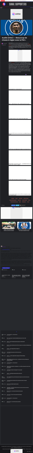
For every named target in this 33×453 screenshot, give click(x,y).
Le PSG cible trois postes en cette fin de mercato (14, 352)
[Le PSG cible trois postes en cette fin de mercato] (4, 353)
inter (16, 198)
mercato (20, 198)
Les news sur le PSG (25, 446)
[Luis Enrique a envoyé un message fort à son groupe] (4, 371)
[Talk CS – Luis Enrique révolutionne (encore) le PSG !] (4, 374)
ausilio (13, 198)
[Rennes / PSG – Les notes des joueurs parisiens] (4, 402)
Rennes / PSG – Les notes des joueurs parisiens (14, 401)
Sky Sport (12, 62)
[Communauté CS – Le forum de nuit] (6, 271)
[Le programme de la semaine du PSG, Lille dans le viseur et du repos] (4, 381)
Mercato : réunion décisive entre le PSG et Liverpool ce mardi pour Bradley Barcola (19, 345)
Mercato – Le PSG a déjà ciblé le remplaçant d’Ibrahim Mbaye (16, 355)
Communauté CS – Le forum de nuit (6, 275)
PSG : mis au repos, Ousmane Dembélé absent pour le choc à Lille (16, 276)
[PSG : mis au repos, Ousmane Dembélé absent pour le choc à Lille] (16, 271)
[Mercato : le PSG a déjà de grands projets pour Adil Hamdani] (26, 271)
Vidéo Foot (29, 446)
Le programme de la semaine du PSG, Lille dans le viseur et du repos (17, 380)
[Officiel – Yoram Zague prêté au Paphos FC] (4, 349)
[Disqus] (16, 255)
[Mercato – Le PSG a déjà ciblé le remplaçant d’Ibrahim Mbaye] (4, 356)
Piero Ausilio (25, 200)
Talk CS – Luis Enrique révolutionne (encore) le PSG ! (14, 373)
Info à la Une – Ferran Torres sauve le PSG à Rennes (14, 394)
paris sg (19, 200)
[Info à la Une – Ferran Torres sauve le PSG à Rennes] (4, 395)
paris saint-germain (13, 200)
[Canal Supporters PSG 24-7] (16, 4)
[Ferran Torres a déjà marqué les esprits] (4, 385)
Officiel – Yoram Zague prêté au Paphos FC (10, 0)
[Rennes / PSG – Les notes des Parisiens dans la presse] (4, 392)
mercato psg (26, 198)
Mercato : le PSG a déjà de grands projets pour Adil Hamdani (26, 276)
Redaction (4, 43)
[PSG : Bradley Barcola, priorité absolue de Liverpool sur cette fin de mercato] (4, 378)
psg (29, 200)
